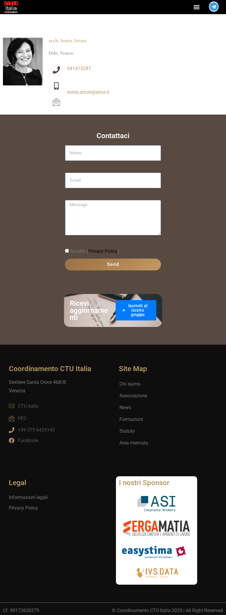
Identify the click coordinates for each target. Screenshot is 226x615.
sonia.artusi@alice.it (88, 92)
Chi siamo (129, 384)
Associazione (133, 396)
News (125, 407)
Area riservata (133, 443)
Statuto (127, 431)
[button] (197, 7)
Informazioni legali (28, 497)
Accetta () (94, 251)
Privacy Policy (102, 251)
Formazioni (131, 419)
